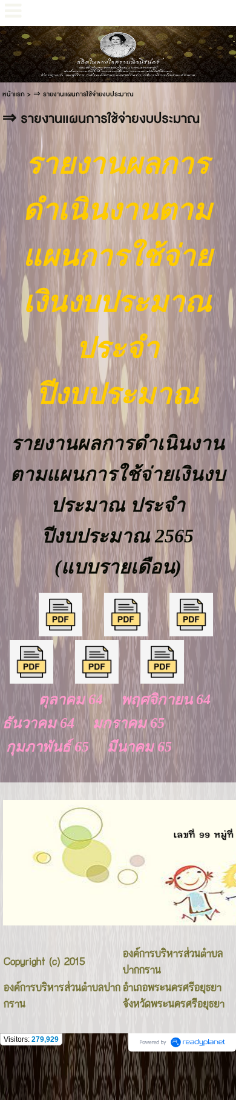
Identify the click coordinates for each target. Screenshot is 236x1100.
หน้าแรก (13, 94)
